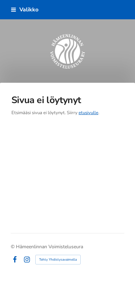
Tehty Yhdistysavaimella (58, 259)
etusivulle (88, 113)
